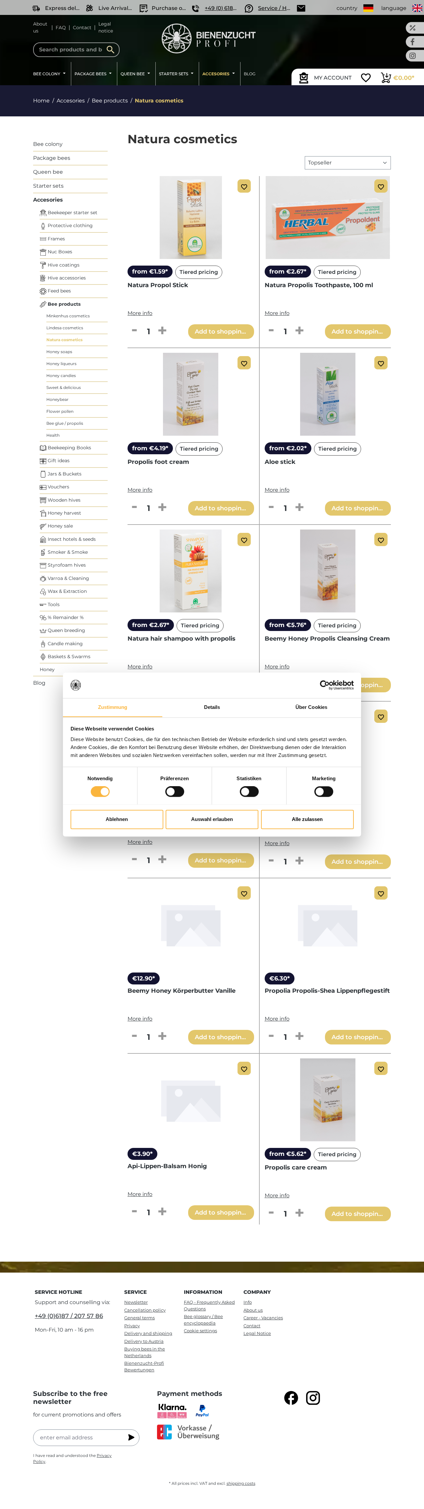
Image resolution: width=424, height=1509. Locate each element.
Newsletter (136, 1302)
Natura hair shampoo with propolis (182, 638)
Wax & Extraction (66, 591)
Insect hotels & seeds (71, 539)
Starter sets (48, 186)
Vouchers (57, 487)
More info (140, 313)
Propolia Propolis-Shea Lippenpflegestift (327, 990)
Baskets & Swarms (68, 657)
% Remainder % (65, 617)
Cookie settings (200, 1330)
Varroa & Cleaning (67, 578)
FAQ (61, 28)
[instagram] (313, 1398)
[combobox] (76, 49)
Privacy (132, 1325)
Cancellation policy (145, 1310)
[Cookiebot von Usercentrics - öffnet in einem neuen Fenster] (325, 685)
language (393, 8)
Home (41, 100)
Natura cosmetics (64, 339)
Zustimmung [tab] (113, 707)
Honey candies (61, 375)
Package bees (51, 158)
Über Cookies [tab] (311, 707)
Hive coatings (63, 265)
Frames (55, 239)
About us (40, 27)
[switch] (174, 791)
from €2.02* (288, 448)
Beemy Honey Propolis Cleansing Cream (327, 638)
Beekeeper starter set (71, 213)
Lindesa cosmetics (64, 327)
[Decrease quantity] (134, 331)
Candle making (64, 644)
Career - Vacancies (263, 1317)
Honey (47, 669)
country (347, 8)
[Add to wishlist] (244, 186)
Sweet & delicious (63, 387)
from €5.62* (287, 1154)
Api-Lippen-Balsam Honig (167, 1166)
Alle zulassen (307, 819)
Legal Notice (257, 1333)
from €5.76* (287, 625)
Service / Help (276, 8)
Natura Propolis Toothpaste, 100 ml (319, 285)
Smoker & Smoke (67, 552)
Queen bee (48, 172)
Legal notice (105, 27)
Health (53, 435)
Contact (82, 28)
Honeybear (57, 399)
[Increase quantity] (162, 331)
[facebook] (291, 1398)
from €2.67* (287, 271)
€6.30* (279, 978)
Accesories (48, 200)
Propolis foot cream (158, 462)
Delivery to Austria (144, 1341)
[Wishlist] (366, 79)
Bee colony (48, 144)
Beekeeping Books (68, 448)
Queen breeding (65, 630)
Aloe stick (280, 462)
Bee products (63, 304)
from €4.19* (150, 448)
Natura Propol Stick (158, 285)
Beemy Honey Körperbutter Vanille (182, 990)
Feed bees (58, 291)
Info (247, 1302)
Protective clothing (69, 225)
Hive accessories (66, 278)
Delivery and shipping (148, 1333)
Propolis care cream (296, 1167)
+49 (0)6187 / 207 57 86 (69, 1316)
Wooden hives (63, 500)
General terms (139, 1317)
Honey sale (59, 526)
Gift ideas (58, 461)
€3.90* (142, 1154)
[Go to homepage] (209, 38)
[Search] (112, 49)
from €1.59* (150, 271)
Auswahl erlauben (212, 819)
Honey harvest (63, 513)
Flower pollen (60, 411)
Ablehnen (117, 819)
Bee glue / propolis (64, 423)
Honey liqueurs (61, 363)
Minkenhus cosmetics (68, 315)
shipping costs (241, 1483)
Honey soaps (59, 351)
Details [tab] (212, 707)
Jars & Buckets (63, 474)
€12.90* (143, 978)
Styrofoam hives (66, 565)
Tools (53, 604)
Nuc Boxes (59, 252)
